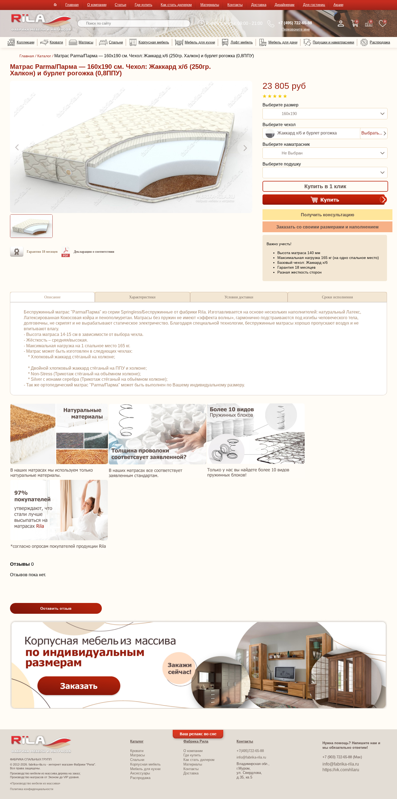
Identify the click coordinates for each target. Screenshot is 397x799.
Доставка (258, 5)
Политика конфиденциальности (31, 789)
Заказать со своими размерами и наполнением (327, 227)
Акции (338, 5)
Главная (72, 5)
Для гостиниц (314, 5)
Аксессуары (140, 773)
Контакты (235, 5)
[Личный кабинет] (341, 23)
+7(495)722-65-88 (250, 751)
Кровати (56, 42)
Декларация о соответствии (94, 252)
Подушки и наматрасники (333, 42)
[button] (17, 147)
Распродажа (380, 42)
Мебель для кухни (200, 42)
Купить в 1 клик (325, 186)
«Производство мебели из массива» (35, 783)
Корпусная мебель (154, 42)
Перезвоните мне (296, 29)
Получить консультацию (327, 215)
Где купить (143, 5)
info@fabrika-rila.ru (251, 757)
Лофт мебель (242, 42)
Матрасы (86, 42)
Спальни (116, 42)
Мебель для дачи (282, 42)
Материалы (209, 5)
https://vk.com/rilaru (340, 769)
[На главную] (41, 30)
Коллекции (25, 42)
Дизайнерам (284, 5)
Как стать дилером (176, 5)
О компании (96, 5)
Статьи (120, 5)
